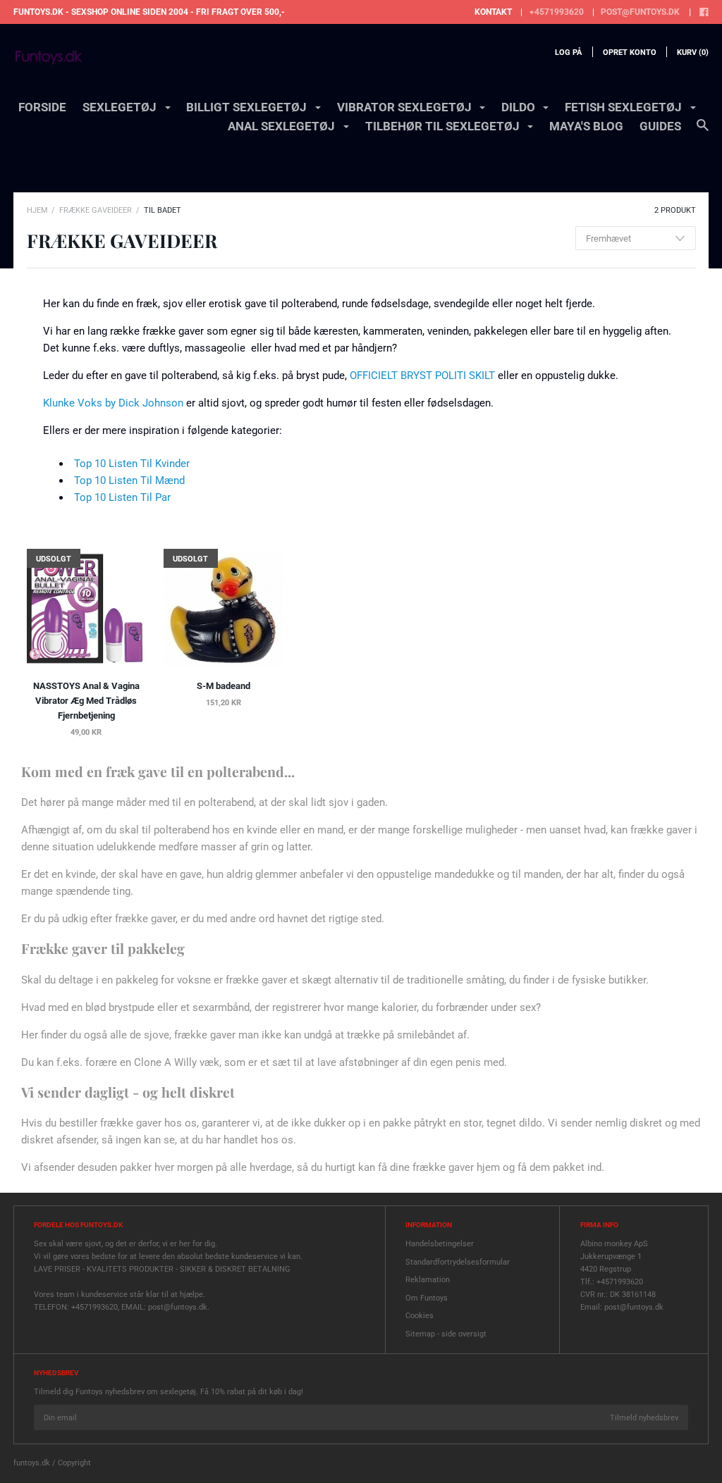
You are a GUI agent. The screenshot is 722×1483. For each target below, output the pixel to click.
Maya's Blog (586, 126)
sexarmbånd (221, 1007)
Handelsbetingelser (439, 1243)
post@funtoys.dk (640, 12)
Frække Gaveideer (95, 210)
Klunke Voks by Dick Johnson (113, 403)
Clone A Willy (165, 1062)
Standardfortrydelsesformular (457, 1262)
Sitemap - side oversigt (446, 1334)
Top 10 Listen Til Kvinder (132, 463)
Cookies (419, 1315)
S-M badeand (223, 686)
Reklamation (427, 1279)
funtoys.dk (31, 1463)
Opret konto (629, 52)
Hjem (37, 210)
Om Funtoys (426, 1298)
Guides (660, 126)
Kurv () (693, 52)
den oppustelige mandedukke (425, 874)
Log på (568, 52)
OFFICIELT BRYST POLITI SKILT (422, 375)
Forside (42, 107)
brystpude (131, 1007)
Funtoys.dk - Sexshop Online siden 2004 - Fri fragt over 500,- (149, 12)
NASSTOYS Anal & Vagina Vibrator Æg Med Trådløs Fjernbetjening (86, 701)
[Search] (703, 132)
